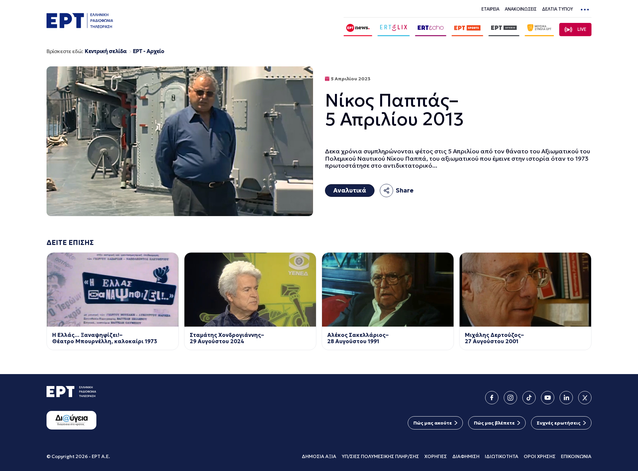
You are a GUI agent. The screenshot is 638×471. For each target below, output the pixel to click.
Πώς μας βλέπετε (494, 423)
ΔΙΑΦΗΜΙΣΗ (465, 456)
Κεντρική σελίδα (106, 51)
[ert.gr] (80, 26)
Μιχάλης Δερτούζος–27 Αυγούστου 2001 (494, 338)
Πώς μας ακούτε (432, 423)
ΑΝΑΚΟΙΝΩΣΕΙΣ (521, 9)
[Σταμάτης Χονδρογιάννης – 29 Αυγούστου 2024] (250, 290)
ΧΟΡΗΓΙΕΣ (435, 456)
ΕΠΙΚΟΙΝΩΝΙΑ (576, 456)
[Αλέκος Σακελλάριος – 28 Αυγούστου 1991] (388, 290)
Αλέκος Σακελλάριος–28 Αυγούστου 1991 (358, 338)
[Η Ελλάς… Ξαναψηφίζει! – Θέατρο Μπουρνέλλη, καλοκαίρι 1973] (112, 290)
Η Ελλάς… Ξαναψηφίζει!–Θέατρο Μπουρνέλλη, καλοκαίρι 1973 (104, 338)
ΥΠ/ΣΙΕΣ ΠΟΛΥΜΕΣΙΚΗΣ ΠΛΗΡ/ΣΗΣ (380, 456)
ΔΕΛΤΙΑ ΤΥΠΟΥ (557, 9)
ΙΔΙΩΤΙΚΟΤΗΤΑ (501, 456)
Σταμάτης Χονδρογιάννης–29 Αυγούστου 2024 (227, 338)
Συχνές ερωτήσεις (559, 423)
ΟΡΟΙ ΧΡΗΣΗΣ (540, 456)
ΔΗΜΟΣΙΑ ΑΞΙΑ (319, 456)
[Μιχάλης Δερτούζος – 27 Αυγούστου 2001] (525, 290)
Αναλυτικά (349, 190)
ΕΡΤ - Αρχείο (148, 51)
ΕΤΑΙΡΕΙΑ (490, 9)
